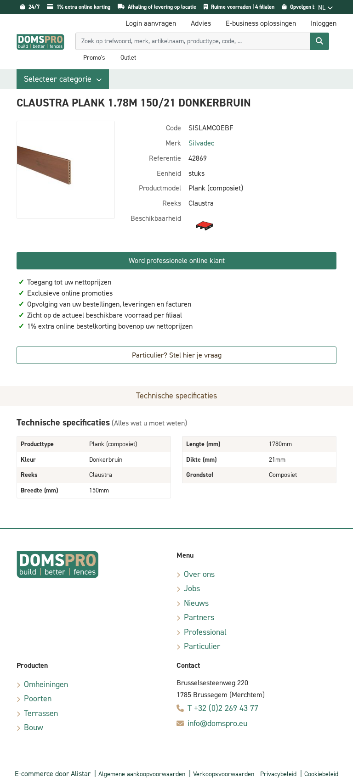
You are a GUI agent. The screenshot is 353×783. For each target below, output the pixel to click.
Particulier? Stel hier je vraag (177, 355)
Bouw (33, 727)
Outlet (128, 58)
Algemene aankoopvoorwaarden (141, 774)
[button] (63, 79)
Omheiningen (46, 684)
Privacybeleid (278, 774)
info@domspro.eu (217, 723)
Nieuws (196, 603)
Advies (201, 23)
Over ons (199, 574)
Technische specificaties (176, 395)
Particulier (202, 646)
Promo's (94, 58)
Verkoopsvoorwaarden (223, 774)
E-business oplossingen (261, 23)
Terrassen (41, 713)
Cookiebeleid (321, 774)
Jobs (192, 588)
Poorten (37, 698)
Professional (205, 632)
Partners (199, 617)
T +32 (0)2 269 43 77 (223, 708)
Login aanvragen (150, 23)
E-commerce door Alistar (53, 773)
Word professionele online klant (177, 260)
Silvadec (201, 143)
